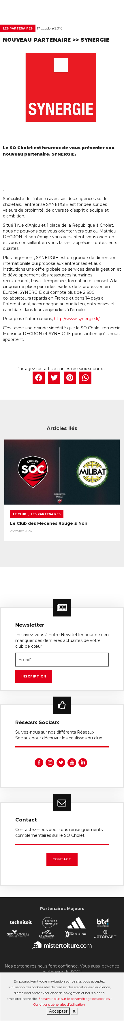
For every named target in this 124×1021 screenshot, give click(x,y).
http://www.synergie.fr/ (77, 318)
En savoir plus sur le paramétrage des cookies (74, 999)
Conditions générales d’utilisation (59, 1004)
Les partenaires (18, 28)
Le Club (19, 514)
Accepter (58, 1011)
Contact (61, 859)
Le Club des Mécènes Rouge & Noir (48, 523)
